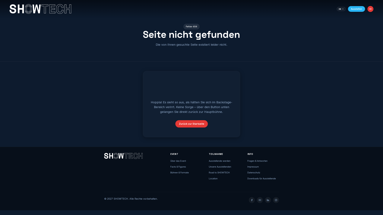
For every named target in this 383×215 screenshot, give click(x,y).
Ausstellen (356, 9)
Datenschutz (253, 172)
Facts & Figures (178, 166)
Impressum (253, 166)
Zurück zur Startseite (191, 123)
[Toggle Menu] (370, 9)
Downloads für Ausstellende (261, 178)
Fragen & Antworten (257, 161)
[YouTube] (260, 200)
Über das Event (178, 161)
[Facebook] (252, 200)
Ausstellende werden (219, 161)
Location (213, 178)
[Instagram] (276, 200)
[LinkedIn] (268, 200)
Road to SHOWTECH (219, 172)
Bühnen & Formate (179, 172)
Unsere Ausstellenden (220, 166)
